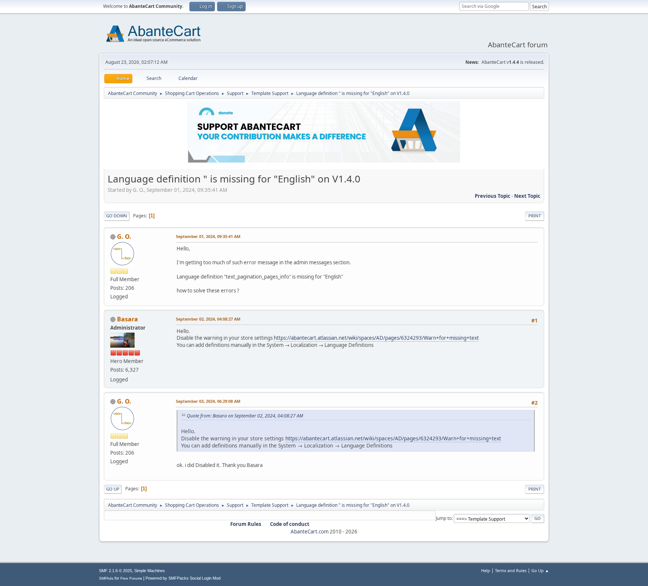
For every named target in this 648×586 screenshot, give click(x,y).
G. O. (124, 236)
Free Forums (131, 578)
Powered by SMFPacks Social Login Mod (183, 578)
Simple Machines (149, 570)
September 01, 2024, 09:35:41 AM (208, 236)
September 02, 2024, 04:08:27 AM (208, 319)
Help (485, 570)
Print (534, 215)
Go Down (116, 215)
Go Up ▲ (540, 570)
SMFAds (106, 578)
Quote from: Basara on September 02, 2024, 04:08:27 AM (245, 416)
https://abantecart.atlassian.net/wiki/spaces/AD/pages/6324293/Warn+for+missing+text (376, 337)
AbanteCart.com (309, 531)
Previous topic (492, 196)
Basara (127, 319)
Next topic (527, 196)
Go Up (112, 489)
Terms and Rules (510, 570)
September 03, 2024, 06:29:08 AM (208, 401)
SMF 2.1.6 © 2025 (115, 570)
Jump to (444, 518)
